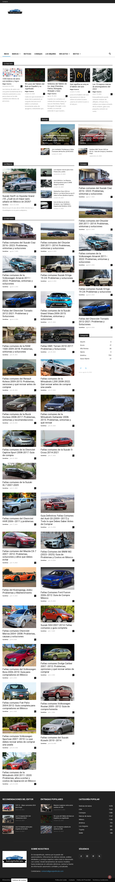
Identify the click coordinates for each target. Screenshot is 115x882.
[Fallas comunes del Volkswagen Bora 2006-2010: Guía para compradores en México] (19, 655)
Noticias (27, 54)
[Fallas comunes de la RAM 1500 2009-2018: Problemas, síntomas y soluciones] (19, 335)
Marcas (15, 54)
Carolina (45, 143)
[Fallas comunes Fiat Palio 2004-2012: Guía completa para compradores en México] (19, 691)
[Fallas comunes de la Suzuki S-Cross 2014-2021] (57, 438)
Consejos (38, 54)
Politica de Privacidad (84, 880)
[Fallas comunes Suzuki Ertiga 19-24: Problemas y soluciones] (57, 264)
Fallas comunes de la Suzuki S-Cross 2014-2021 (57, 451)
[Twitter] (86, 368)
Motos (76, 54)
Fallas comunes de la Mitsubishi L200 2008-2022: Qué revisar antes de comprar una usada (56, 382)
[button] (110, 54)
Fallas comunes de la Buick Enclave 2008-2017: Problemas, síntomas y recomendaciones (18, 417)
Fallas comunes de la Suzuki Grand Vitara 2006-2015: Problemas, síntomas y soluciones (55, 314)
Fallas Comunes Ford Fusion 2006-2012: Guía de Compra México (55, 595)
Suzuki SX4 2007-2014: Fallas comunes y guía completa (56, 626)
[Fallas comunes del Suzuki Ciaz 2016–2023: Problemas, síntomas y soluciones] (19, 231)
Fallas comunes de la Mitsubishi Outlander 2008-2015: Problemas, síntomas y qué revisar (56, 418)
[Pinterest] (93, 856)
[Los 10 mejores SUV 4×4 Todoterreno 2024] (8, 819)
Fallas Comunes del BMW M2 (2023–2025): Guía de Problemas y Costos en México (57, 554)
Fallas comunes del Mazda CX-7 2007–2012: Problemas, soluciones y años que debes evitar (19, 555)
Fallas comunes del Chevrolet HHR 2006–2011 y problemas (17, 520)
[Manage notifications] (110, 877)
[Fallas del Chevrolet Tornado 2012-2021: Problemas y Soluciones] (19, 299)
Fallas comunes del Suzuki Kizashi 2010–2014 (55, 739)
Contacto (5, 1)
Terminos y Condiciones (100, 880)
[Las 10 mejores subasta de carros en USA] (46, 829)
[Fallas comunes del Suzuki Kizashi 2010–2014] (57, 726)
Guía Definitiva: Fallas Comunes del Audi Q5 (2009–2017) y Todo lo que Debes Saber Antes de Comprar (57, 519)
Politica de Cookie (61, 880)
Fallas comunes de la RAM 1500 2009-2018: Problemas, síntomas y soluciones (17, 349)
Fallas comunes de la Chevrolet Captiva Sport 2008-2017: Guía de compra (18, 452)
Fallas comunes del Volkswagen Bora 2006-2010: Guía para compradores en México (19, 672)
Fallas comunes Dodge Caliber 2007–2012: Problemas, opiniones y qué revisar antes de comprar (57, 667)
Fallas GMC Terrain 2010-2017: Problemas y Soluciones (57, 347)
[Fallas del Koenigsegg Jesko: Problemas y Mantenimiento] (19, 577)
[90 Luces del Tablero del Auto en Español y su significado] (35, 75)
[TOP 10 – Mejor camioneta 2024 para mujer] (8, 807)
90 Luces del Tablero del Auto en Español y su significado (34, 86)
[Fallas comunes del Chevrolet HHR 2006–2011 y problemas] (19, 504)
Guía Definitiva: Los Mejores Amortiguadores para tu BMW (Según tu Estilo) (63, 182)
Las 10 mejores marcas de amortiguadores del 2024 (102, 86)
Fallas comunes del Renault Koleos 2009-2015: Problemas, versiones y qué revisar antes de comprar (19, 382)
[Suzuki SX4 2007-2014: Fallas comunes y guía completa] (57, 614)
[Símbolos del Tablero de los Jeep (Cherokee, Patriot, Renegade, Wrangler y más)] (57, 75)
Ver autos (63, 54)
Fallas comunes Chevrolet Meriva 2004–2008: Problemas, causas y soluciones (18, 634)
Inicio (6, 54)
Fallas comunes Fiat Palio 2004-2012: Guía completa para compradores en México (18, 705)
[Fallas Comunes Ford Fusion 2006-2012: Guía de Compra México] (57, 578)
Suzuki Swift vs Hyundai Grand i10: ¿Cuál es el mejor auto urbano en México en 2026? (18, 199)
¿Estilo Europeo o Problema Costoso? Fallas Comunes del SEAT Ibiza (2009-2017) (56, 137)
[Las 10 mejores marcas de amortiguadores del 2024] (103, 75)
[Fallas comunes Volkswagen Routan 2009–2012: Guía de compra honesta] (57, 691)
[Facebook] (81, 368)
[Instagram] (87, 856)
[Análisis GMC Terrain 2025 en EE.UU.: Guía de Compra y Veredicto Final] (82, 151)
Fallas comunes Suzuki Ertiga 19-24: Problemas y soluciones (57, 276)
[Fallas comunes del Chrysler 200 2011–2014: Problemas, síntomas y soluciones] (57, 231)
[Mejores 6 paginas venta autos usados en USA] (46, 808)
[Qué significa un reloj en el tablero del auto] (80, 75)
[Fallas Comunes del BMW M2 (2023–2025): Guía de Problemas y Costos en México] (57, 540)
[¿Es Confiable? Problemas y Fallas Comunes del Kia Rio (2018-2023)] (45, 151)
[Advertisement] (57, 34)
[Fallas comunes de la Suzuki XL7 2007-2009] (19, 471)
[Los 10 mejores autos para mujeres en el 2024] (8, 830)
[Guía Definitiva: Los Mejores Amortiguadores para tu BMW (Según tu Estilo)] (46, 183)
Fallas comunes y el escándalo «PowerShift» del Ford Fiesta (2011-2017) (93, 137)
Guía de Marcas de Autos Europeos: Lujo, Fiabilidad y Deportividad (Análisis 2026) (62, 204)
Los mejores (50, 54)
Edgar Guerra (6, 84)
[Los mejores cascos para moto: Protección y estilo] (46, 173)
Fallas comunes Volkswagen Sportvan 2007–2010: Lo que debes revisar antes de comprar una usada (18, 740)
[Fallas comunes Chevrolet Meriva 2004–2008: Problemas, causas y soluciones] (19, 617)
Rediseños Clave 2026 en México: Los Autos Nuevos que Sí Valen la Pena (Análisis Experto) (64, 193)
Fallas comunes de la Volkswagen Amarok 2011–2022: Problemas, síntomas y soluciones (17, 279)
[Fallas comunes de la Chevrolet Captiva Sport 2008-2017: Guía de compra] (19, 438)
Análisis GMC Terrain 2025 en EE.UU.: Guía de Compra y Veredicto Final (101, 151)
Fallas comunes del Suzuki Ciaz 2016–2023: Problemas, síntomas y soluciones (18, 245)
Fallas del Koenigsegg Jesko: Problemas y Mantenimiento (17, 591)
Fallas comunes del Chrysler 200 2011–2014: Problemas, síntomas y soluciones (55, 245)
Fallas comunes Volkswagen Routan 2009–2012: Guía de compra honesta (55, 706)
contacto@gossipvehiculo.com (52, 871)
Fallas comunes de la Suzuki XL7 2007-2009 (17, 483)
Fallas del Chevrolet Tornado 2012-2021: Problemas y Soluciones (17, 313)
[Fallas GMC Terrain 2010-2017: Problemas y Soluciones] (57, 335)
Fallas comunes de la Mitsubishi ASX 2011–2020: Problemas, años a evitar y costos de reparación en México (19, 776)
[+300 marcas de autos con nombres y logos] (12, 72)
